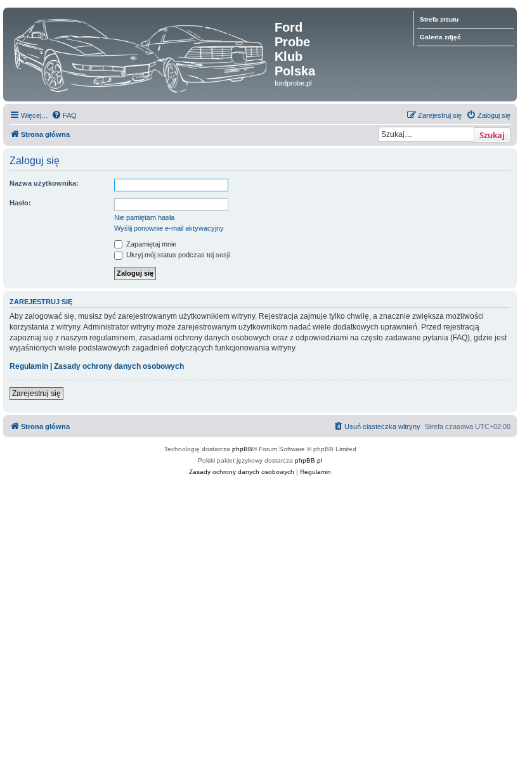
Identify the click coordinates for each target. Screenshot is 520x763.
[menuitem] (64, 115)
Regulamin (29, 366)
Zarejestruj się (36, 393)
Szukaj (492, 135)
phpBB (242, 449)
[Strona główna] (140, 52)
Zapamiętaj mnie (150, 244)
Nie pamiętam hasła (144, 217)
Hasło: (20, 203)
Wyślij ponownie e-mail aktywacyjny (169, 228)
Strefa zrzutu (439, 19)
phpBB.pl (308, 460)
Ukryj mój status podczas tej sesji (177, 255)
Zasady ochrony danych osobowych (119, 366)
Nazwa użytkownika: (44, 183)
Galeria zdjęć (440, 37)
